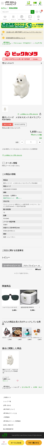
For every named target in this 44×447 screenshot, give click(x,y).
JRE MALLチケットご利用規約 (12, 421)
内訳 (40, 138)
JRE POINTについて (9, 409)
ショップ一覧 (7, 401)
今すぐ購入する (33, 443)
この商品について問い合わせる (29, 114)
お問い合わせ (7, 405)
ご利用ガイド (7, 397)
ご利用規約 (6, 417)
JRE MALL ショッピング (6, 43)
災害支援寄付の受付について (15, 38)
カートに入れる (16, 443)
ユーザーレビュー (12, 266)
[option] (22, 85)
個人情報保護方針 (8, 429)
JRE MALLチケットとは (10, 413)
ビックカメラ (9, 63)
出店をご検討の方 (8, 425)
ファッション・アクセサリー (22, 43)
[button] (37, 301)
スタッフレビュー (32, 266)
